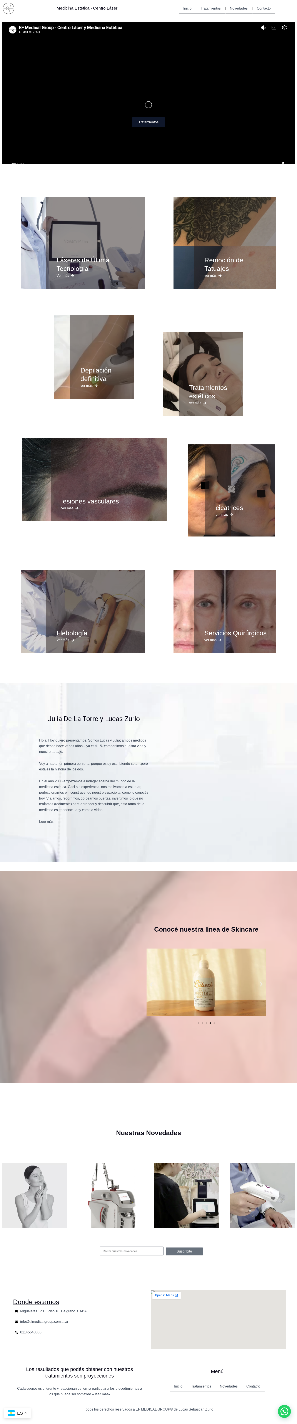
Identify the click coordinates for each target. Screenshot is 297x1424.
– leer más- (101, 1394)
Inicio (187, 8)
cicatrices (229, 507)
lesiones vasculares (90, 501)
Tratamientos (211, 8)
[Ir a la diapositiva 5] (214, 1023)
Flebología (72, 633)
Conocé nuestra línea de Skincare (206, 929)
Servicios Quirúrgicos (235, 633)
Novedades (239, 8)
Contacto (264, 8)
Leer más (46, 821)
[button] (151, 984)
